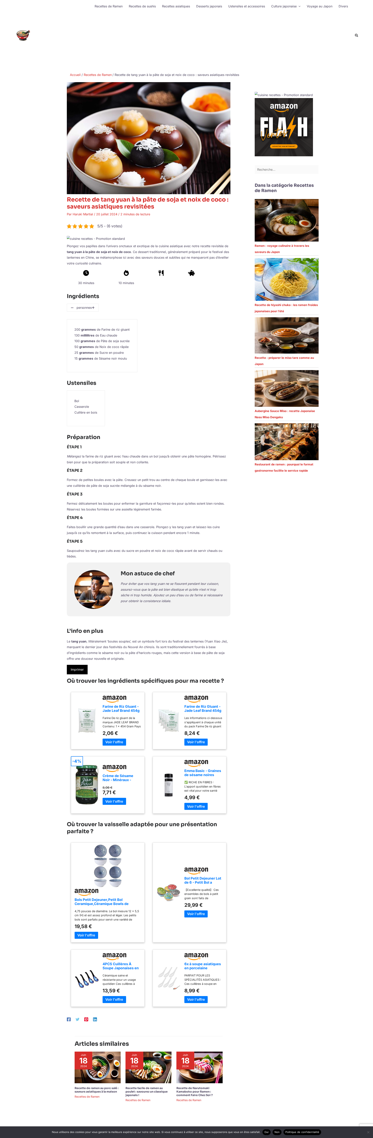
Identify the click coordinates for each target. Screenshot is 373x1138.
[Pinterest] (86, 1019)
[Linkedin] (95, 1019)
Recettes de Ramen (109, 6)
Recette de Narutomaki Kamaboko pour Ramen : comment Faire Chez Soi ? (194, 1091)
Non (277, 1132)
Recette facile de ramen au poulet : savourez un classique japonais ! (146, 1091)
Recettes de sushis (142, 6)
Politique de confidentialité (302, 1132)
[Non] (368, 1132)
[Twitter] (77, 1019)
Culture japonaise (284, 6)
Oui (266, 1132)
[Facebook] (69, 1019)
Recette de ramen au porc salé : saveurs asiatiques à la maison (97, 1089)
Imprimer (77, 669)
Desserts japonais (209, 6)
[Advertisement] (221, 41)
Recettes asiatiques (176, 6)
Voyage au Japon (319, 6)
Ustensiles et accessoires (246, 6)
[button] (299, 6)
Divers (343, 6)
